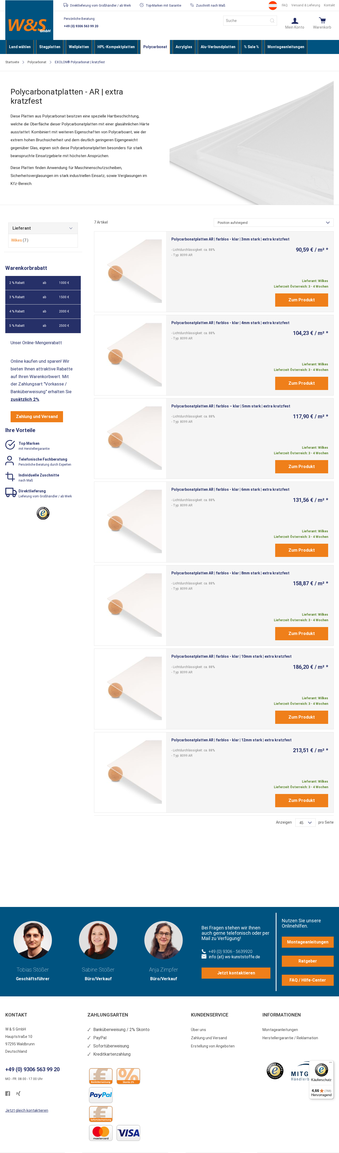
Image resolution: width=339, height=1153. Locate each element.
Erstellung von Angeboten (213, 1046)
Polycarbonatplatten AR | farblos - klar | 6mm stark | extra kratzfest (230, 489)
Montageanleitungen (307, 942)
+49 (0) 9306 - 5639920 (230, 951)
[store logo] (29, 25)
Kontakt (329, 5)
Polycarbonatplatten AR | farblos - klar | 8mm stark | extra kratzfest (230, 573)
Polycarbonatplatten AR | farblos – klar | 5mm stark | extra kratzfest (230, 406)
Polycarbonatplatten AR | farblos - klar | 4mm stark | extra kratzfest (230, 323)
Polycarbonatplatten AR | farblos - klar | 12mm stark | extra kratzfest (231, 740)
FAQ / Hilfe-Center (307, 980)
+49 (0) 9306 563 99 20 (81, 26)
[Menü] (330, 1063)
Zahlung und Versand (37, 416)
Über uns (198, 1030)
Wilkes (19, 240)
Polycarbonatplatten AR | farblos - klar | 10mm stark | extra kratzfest (231, 656)
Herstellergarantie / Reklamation (290, 1038)
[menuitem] (20, 47)
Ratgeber (307, 961)
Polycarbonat (37, 62)
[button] (295, 23)
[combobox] (250, 21)
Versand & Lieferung (305, 5)
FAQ (285, 5)
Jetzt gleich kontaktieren (26, 1110)
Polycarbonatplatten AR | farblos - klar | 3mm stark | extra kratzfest (230, 239)
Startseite (12, 62)
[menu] (169, 47)
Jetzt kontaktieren (236, 972)
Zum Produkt (301, 299)
